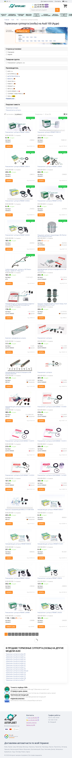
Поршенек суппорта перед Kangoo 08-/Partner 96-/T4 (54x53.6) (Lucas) (52, 235)
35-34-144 (39, 7)
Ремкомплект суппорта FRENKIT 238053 (50, 578)
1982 (27, 41)
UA (7, 1)
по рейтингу (18, 114)
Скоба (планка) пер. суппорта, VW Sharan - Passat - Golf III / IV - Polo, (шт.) (18, 270)
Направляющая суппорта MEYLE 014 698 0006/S (17, 407)
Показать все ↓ (10, 98)
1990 (19, 37)
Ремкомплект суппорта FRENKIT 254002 (17, 201)
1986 (42, 41)
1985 (38, 41)
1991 (23, 37)
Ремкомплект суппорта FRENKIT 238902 (17, 132)
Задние (10, 54)
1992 (27, 37)
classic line (11, 81)
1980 (19, 41)
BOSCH (10, 79)
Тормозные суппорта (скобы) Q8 (16, 678)
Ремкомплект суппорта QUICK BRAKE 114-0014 (52, 441)
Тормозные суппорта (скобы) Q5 (16, 674)
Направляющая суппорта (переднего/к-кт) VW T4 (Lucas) (52, 270)
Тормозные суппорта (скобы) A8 (16, 669)
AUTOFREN (12, 74)
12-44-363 (39, 5)
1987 (46, 41)
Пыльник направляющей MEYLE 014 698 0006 (19, 509)
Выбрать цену (10, 626)
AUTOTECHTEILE (14, 76)
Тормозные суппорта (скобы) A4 (16, 661)
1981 (23, 41)
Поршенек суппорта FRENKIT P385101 (49, 132)
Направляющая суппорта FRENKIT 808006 (18, 544)
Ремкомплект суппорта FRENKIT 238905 (50, 166)
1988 (50, 41)
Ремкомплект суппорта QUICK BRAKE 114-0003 (52, 407)
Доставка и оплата (47, 1)
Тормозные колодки (12, 108)
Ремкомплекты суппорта (13, 110)
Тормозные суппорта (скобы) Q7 (16, 676)
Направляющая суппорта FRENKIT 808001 (50, 509)
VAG (11, 96)
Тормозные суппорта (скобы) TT (15, 680)
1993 (31, 37)
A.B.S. (10, 71)
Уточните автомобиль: (10, 30)
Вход (65, 1)
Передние (11, 52)
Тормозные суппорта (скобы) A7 (16, 667)
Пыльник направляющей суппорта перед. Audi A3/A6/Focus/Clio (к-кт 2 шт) (52, 304)
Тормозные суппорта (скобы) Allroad (17, 671)
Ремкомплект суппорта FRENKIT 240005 (50, 612)
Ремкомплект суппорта (16, 63)
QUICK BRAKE (13, 91)
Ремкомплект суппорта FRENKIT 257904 (50, 201)
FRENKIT (11, 86)
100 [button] (41, 31)
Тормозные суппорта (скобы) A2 (16, 658)
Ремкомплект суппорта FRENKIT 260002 (17, 235)
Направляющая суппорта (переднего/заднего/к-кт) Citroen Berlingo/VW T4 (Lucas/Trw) (19, 304)
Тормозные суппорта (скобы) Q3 (16, 672)
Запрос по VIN (30, 725)
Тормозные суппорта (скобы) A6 (16, 665)
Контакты (58, 1)
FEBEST (11, 84)
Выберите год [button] (22, 31)
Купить (9, 146)
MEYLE (10, 88)
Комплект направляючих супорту (15, 338)
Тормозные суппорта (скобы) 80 (16, 654)
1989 (54, 41)
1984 (35, 41)
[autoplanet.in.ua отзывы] (11, 736)
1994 (35, 37)
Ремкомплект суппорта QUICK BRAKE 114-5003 (52, 475)
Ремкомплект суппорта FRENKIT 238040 (17, 578)
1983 (31, 41)
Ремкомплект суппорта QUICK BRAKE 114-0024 (19, 475)
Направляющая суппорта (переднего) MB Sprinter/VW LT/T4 (18, 373)
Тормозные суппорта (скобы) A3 (16, 659)
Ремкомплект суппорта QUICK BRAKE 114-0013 (19, 441)
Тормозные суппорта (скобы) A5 (16, 663)
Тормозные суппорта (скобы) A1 (16, 656)
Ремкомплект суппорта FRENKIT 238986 (17, 612)
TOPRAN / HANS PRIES (15, 93)
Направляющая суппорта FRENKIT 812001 (50, 544)
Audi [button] (33, 31)
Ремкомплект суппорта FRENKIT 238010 (17, 166)
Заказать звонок (31, 722)
